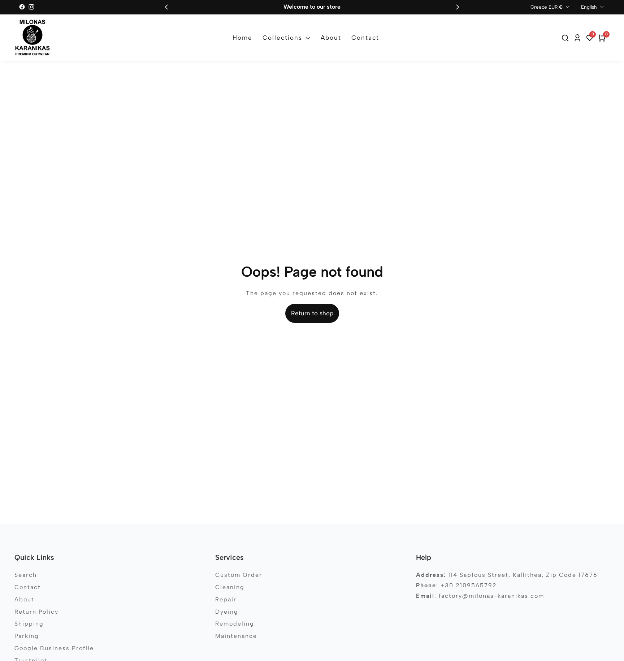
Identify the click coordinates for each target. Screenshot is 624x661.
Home (242, 37)
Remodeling (234, 623)
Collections (282, 37)
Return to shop (312, 313)
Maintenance (236, 635)
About (331, 37)
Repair (226, 599)
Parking (26, 635)
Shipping (29, 623)
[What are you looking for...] (566, 38)
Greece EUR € (547, 7)
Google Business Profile (54, 648)
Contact (365, 37)
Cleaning (229, 587)
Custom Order (238, 574)
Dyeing (226, 611)
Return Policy (36, 611)
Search (25, 574)
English (589, 7)
